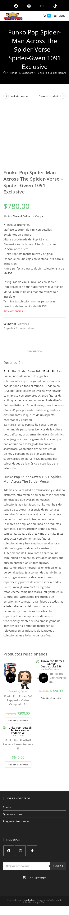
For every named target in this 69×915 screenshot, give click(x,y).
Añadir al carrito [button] (18, 720)
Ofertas (24, 691)
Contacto (8, 807)
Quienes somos (12, 814)
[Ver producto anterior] (6, 96)
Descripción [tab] (34, 351)
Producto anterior (19, 96)
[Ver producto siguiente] (63, 96)
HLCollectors (28, 900)
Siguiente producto (49, 96)
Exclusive (21, 328)
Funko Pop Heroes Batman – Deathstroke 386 (51, 678)
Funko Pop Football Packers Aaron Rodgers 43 (18, 744)
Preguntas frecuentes (16, 821)
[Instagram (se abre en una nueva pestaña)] (28, 6)
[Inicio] (4, 73)
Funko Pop (22, 323)
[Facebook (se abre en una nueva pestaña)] (15, 6)
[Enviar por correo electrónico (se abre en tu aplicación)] (41, 6)
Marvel (31, 328)
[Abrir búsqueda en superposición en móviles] (34, 866)
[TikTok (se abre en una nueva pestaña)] (54, 6)
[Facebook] (8, 850)
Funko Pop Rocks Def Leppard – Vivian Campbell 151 (18, 700)
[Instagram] (20, 850)
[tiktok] (32, 850)
